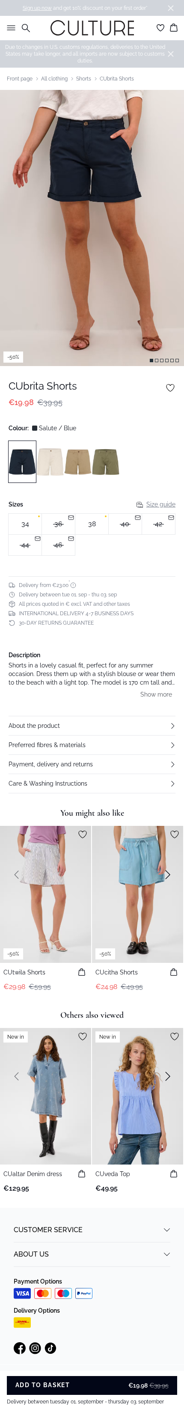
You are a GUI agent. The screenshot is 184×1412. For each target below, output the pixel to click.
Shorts (83, 79)
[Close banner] (170, 8)
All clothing (54, 79)
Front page (20, 79)
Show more (156, 694)
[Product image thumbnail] (151, 360)
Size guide (160, 504)
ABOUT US (31, 1254)
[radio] (25, 524)
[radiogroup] (92, 535)
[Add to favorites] (170, 387)
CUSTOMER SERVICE (48, 1230)
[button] (92, 726)
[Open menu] (9, 27)
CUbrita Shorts (117, 79)
